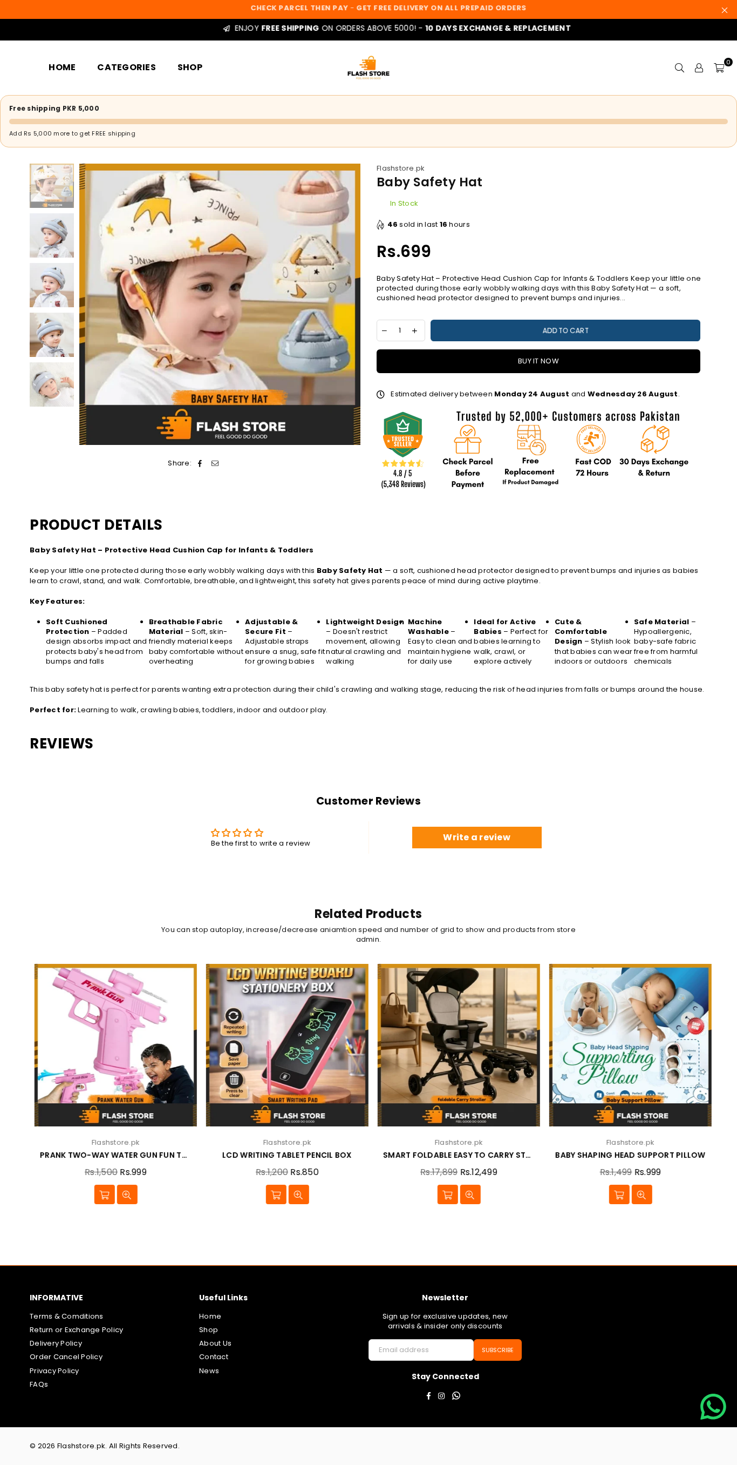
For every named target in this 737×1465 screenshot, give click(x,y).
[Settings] (699, 67)
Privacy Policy (54, 1371)
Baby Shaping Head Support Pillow (626, 1155)
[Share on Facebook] (200, 463)
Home (210, 1316)
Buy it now (538, 361)
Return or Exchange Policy (77, 1330)
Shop (208, 1330)
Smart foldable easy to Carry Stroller (454, 1155)
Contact (213, 1357)
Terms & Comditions (67, 1316)
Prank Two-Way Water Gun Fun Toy (111, 1155)
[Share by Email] (215, 463)
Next (351, 304)
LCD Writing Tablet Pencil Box (283, 1155)
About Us (215, 1343)
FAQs (39, 1384)
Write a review (476, 837)
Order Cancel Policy (66, 1357)
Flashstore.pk (401, 168)
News (209, 1371)
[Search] (680, 67)
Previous (88, 304)
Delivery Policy (56, 1343)
